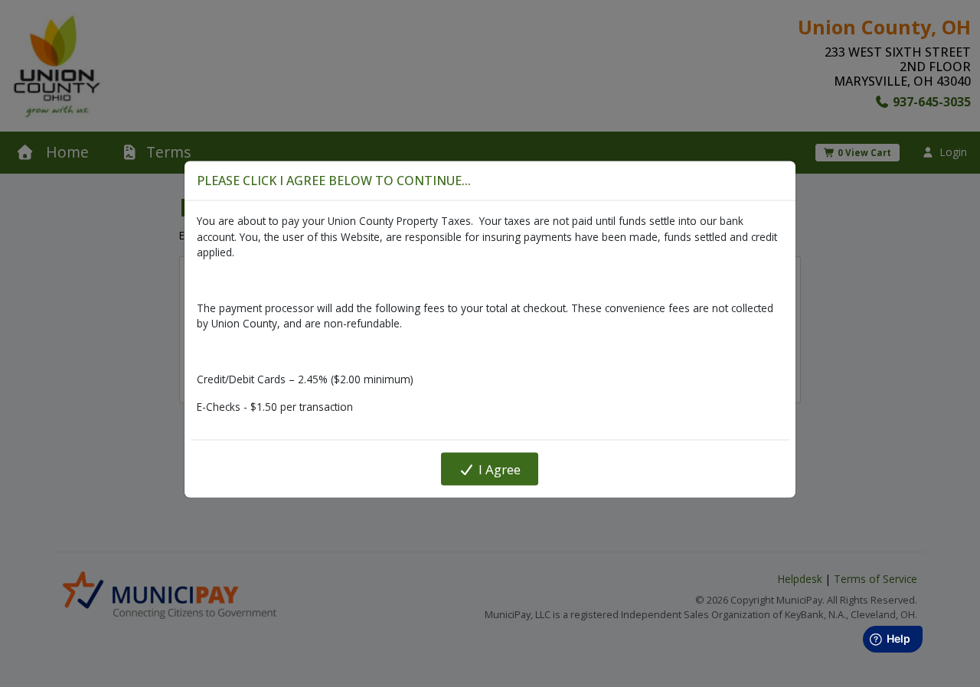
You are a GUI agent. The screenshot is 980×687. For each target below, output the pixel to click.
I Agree (498, 468)
